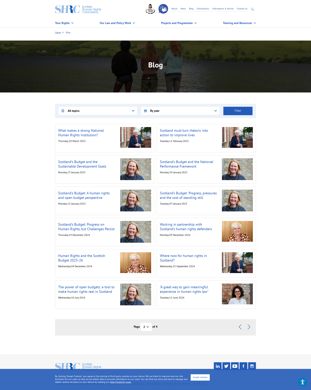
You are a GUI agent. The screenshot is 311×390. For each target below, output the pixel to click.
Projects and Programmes (177, 23)
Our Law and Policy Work (115, 23)
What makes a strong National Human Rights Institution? (81, 133)
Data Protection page (120, 382)
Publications (203, 8)
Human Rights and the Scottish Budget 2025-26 (81, 258)
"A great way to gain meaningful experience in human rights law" (184, 289)
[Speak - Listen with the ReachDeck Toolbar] (302, 382)
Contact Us (242, 8)
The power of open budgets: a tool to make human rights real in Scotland (86, 289)
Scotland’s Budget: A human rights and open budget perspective (84, 195)
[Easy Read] (150, 8)
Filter (238, 111)
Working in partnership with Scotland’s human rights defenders (186, 227)
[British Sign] (163, 8)
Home (58, 32)
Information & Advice (223, 8)
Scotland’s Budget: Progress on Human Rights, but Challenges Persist (86, 227)
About (174, 8)
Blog (191, 8)
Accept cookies (200, 377)
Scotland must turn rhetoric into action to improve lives (184, 133)
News (183, 8)
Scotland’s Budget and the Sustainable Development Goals (82, 164)
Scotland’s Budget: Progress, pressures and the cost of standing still (188, 195)
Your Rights (62, 23)
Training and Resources (237, 23)
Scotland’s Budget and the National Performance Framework (186, 164)
